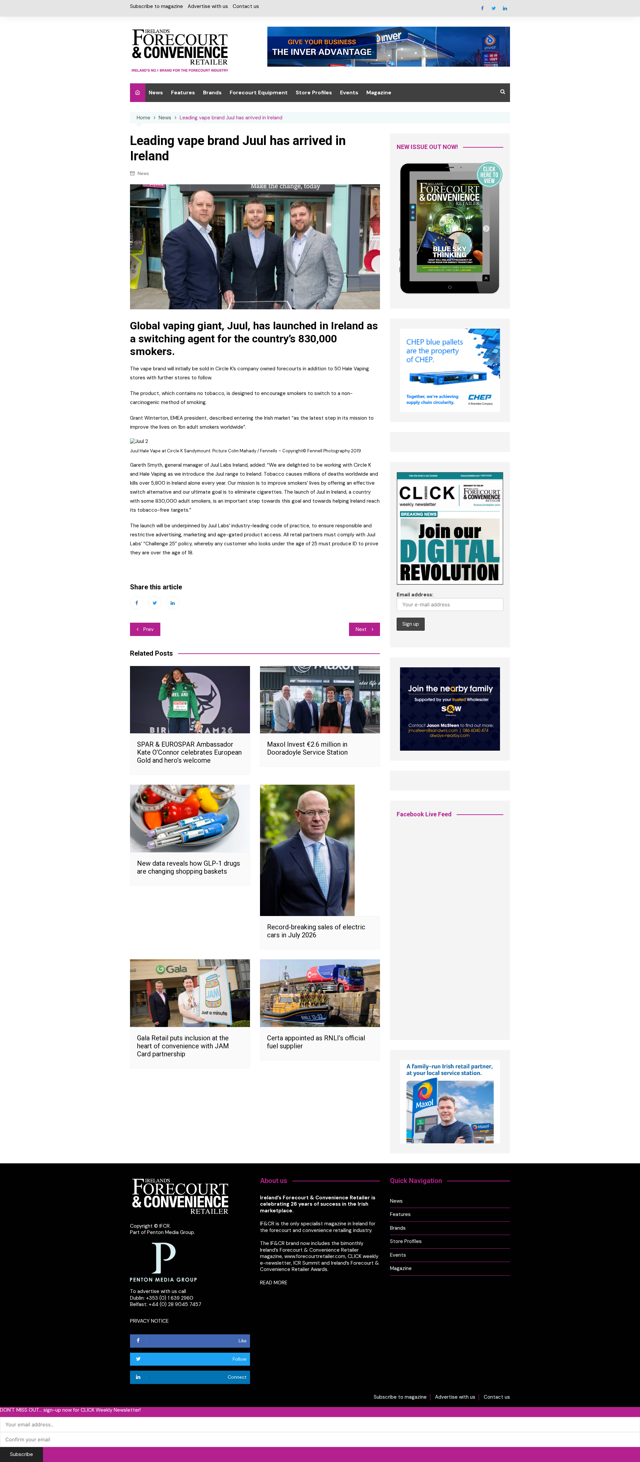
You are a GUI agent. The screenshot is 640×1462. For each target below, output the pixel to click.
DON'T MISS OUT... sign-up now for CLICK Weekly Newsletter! (70, 1410)
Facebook (482, 8)
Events (349, 92)
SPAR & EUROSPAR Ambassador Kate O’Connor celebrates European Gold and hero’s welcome (189, 752)
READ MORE (273, 1282)
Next (361, 629)
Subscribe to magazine (156, 6)
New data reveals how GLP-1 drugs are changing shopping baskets (188, 867)
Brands (212, 92)
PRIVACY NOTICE (149, 1321)
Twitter (494, 8)
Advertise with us (208, 6)
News (156, 92)
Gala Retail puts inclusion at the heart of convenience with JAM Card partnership (183, 1046)
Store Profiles (314, 92)
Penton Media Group (170, 1232)
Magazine (378, 92)
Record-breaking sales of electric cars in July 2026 (316, 931)
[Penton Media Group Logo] (163, 1261)
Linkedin (505, 8)
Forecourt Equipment (259, 92)
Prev (148, 629)
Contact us (246, 6)
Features (183, 92)
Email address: (415, 594)
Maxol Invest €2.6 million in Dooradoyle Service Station (307, 748)
